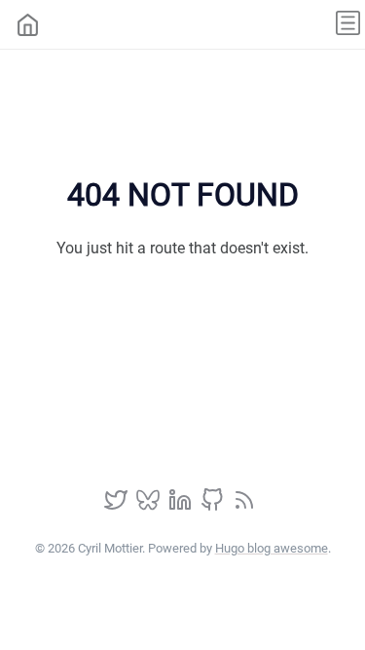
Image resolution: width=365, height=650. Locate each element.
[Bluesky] (150, 506)
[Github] (214, 506)
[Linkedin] (182, 506)
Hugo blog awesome (271, 548)
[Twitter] (117, 506)
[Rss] (244, 506)
